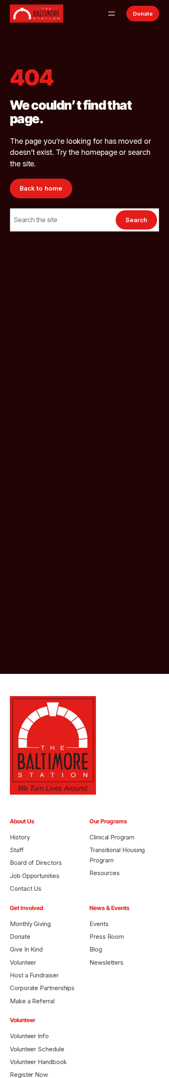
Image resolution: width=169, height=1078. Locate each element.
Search (136, 220)
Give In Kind (26, 949)
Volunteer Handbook (38, 1062)
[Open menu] (111, 13)
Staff (17, 850)
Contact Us (25, 888)
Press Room (106, 936)
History (20, 837)
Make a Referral (32, 1001)
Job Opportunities (34, 876)
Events (99, 924)
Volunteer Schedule (37, 1049)
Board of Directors (36, 863)
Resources (104, 873)
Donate (143, 13)
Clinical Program (112, 837)
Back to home (41, 188)
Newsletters (106, 962)
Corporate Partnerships (42, 988)
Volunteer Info (29, 1036)
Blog (95, 949)
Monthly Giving (30, 924)
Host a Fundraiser (34, 975)
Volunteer (23, 962)
